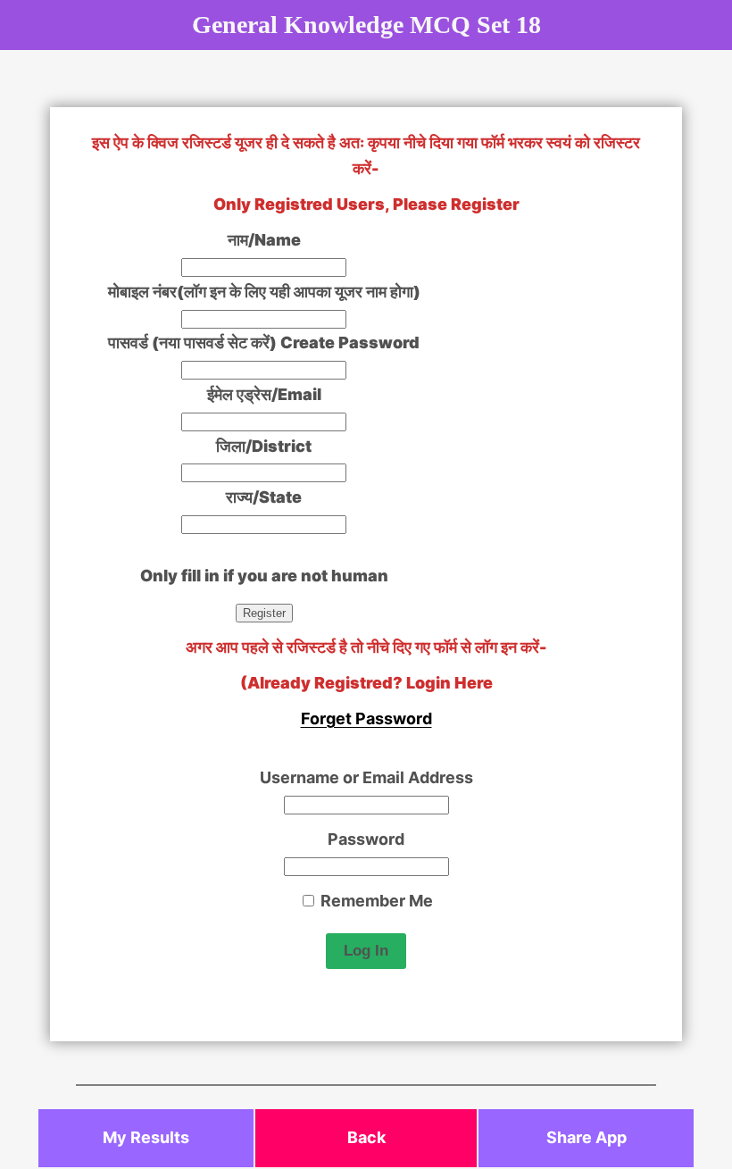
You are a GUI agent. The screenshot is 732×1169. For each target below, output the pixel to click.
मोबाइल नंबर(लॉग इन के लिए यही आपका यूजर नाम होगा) (264, 291)
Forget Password (366, 718)
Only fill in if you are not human (264, 575)
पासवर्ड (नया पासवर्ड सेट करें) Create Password (264, 342)
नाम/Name (264, 239)
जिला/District (264, 446)
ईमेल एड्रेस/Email (264, 394)
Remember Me (375, 900)
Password (366, 839)
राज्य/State (264, 497)
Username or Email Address (366, 777)
